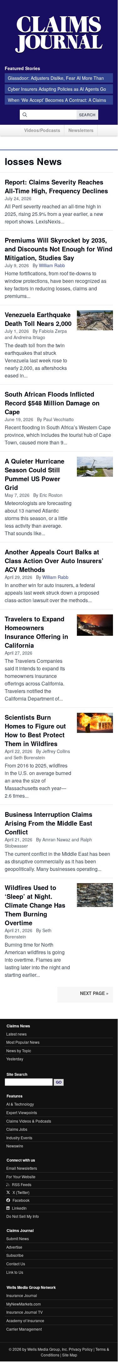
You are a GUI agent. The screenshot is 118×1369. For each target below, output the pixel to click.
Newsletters (81, 130)
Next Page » (94, 993)
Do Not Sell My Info (22, 1216)
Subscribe (15, 1255)
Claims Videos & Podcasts (28, 1121)
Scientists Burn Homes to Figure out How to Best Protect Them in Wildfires (35, 730)
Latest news (16, 1033)
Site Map (69, 1354)
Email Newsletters (21, 1168)
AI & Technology (20, 1104)
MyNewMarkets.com (23, 1303)
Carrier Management (24, 1329)
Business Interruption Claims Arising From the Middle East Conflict (48, 823)
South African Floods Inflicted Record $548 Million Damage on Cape (52, 402)
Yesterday (14, 1058)
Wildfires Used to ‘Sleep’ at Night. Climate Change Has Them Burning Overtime (35, 905)
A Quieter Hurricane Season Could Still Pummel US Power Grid (34, 474)
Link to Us (14, 1272)
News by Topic (18, 1050)
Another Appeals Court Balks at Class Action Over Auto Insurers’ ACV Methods (54, 560)
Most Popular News (23, 1042)
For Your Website (20, 1176)
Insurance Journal (21, 1295)
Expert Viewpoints (21, 1112)
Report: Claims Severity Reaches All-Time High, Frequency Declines (56, 186)
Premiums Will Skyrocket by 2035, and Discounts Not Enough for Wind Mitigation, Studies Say (58, 248)
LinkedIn (19, 1208)
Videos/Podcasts (42, 130)
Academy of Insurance (25, 1320)
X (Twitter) (21, 1192)
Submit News (17, 1238)
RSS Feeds (21, 1184)
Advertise (14, 1247)
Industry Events (19, 1137)
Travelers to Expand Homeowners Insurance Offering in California (36, 632)
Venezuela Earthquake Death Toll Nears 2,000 (38, 319)
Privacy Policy (81, 1349)
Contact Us (15, 1263)
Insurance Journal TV (24, 1312)
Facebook (21, 1200)
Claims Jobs (16, 1129)
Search (87, 114)
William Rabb (52, 265)
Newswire (14, 1145)
